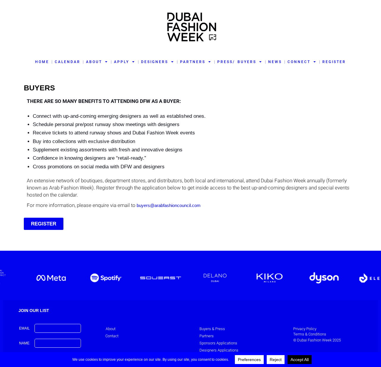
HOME (42, 62)
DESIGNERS (154, 62)
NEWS (275, 62)
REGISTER (334, 62)
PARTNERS (192, 62)
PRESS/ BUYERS (236, 62)
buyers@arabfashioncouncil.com (169, 205)
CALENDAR (67, 62)
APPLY (121, 62)
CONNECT (299, 62)
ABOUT (94, 62)
